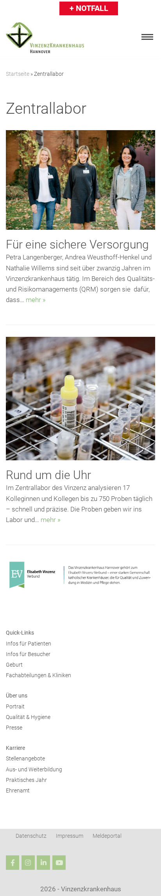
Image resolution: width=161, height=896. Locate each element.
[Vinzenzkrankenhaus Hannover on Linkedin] (43, 862)
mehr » (36, 300)
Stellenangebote (25, 759)
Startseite (17, 74)
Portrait (15, 706)
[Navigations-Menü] (147, 37)
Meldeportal (107, 836)
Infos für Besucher (28, 654)
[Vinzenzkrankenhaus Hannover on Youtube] (59, 862)
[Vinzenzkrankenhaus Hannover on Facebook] (12, 862)
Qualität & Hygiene (28, 717)
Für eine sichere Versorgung (77, 244)
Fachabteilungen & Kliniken (38, 675)
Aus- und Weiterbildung (34, 769)
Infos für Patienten (28, 643)
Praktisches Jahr (26, 780)
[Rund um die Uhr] (80, 458)
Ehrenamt (18, 790)
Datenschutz (31, 836)
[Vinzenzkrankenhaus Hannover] (45, 37)
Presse (14, 727)
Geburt (14, 665)
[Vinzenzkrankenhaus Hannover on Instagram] (28, 862)
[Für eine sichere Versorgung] (80, 227)
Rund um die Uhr (48, 475)
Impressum (69, 836)
